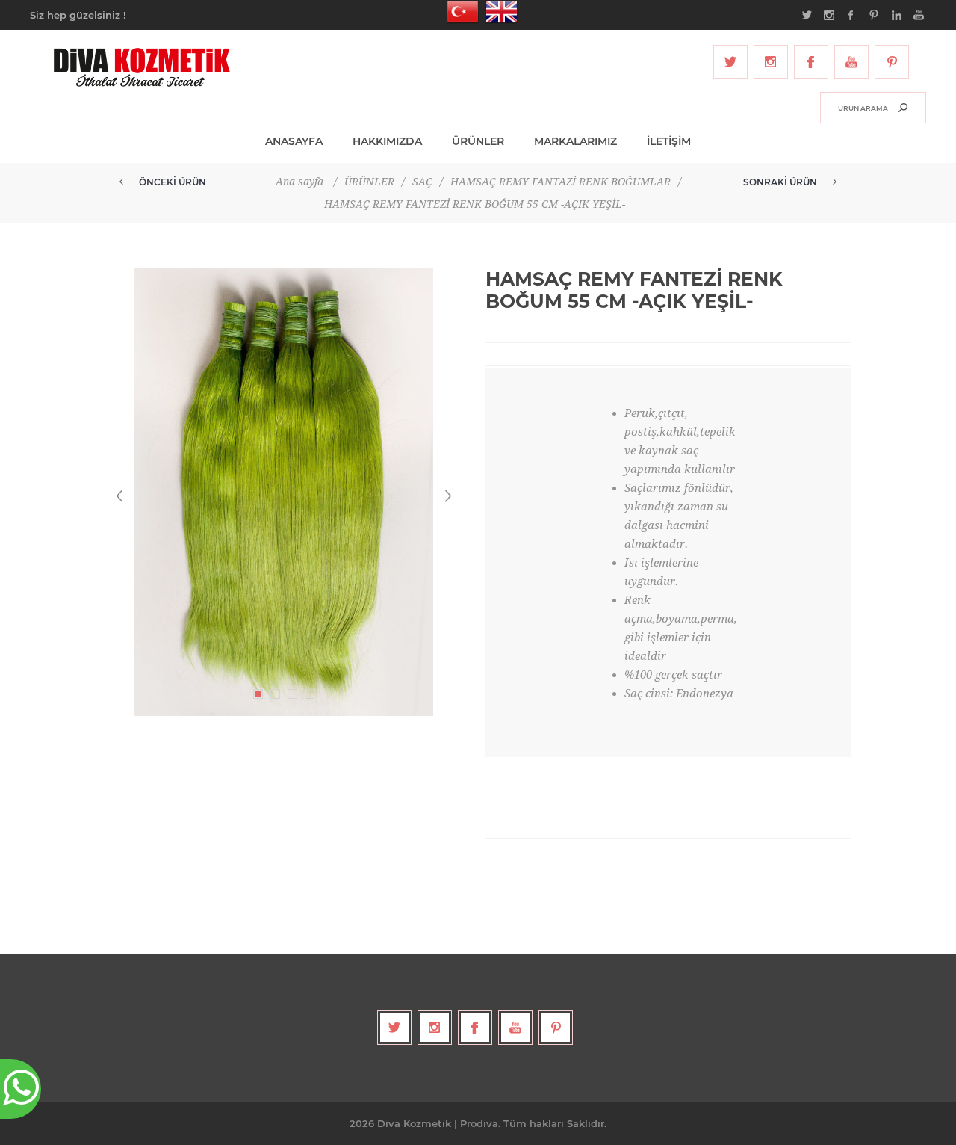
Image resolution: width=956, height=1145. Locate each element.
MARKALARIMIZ (575, 141)
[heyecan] (730, 62)
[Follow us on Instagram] (771, 62)
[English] (497, 12)
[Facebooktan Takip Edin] (811, 62)
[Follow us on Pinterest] (892, 62)
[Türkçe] (459, 12)
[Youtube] (851, 62)
